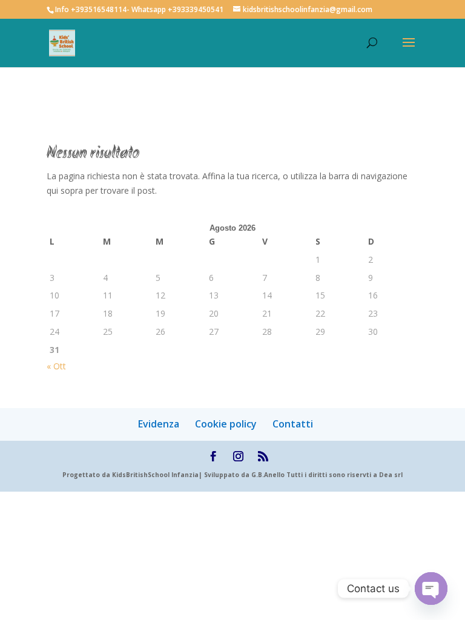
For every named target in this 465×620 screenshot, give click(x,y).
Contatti (292, 423)
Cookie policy (226, 423)
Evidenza (158, 423)
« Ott (56, 366)
